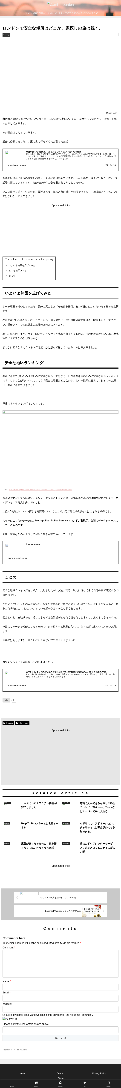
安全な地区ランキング (20, 270)
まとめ (12, 275)
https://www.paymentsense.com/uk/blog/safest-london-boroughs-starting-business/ (40, 489)
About (60, 1078)
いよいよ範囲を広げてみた (22, 265)
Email (7, 992)
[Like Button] (6, 700)
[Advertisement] (60, 230)
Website (7, 1003)
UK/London (24, 723)
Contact (60, 1073)
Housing (9, 723)
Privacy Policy (99, 1073)
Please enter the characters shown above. (26, 1024)
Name (7, 981)
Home (22, 1073)
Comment (9, 947)
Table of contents (25, 259)
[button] (112, 654)
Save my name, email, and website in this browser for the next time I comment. (49, 1014)
